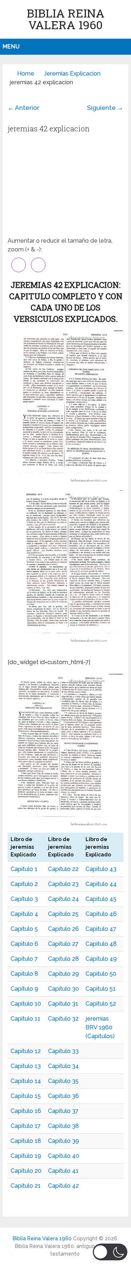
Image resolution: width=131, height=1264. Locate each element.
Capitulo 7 (24, 958)
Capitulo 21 (26, 1185)
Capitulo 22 (63, 869)
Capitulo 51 (101, 988)
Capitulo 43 (101, 869)
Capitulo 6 (24, 943)
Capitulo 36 (63, 1095)
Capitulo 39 (63, 1140)
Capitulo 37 (63, 1110)
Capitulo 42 (63, 1185)
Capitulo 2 (24, 883)
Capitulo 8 (24, 973)
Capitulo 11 (25, 1018)
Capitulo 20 (26, 1170)
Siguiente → (105, 107)
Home (25, 73)
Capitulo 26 (63, 928)
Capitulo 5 (24, 928)
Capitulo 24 (63, 898)
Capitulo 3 (24, 898)
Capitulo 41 (63, 1170)
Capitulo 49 (101, 958)
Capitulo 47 (101, 928)
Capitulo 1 (24, 869)
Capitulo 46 (101, 913)
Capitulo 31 (63, 1003)
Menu (11, 46)
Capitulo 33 (63, 1051)
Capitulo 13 (26, 1066)
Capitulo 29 (63, 973)
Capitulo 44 (101, 883)
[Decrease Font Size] (38, 265)
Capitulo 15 (26, 1095)
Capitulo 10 (26, 1003)
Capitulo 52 (101, 1003)
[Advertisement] (65, 187)
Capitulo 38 (63, 1125)
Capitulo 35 (63, 1081)
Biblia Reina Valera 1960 (65, 18)
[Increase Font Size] (18, 265)
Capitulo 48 (101, 943)
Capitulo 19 (26, 1155)
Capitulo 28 (63, 958)
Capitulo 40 (63, 1155)
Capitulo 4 (24, 913)
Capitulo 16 (26, 1110)
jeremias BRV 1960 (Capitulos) (100, 1027)
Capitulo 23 (63, 883)
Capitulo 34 (63, 1066)
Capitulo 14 (26, 1081)
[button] (110, 1252)
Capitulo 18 (26, 1140)
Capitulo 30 (63, 988)
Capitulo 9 (24, 988)
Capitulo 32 (63, 1018)
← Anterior (23, 107)
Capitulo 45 (101, 898)
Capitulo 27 (63, 943)
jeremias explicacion (72, 73)
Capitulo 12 (26, 1051)
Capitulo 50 (101, 973)
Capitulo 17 (26, 1125)
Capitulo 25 (63, 913)
